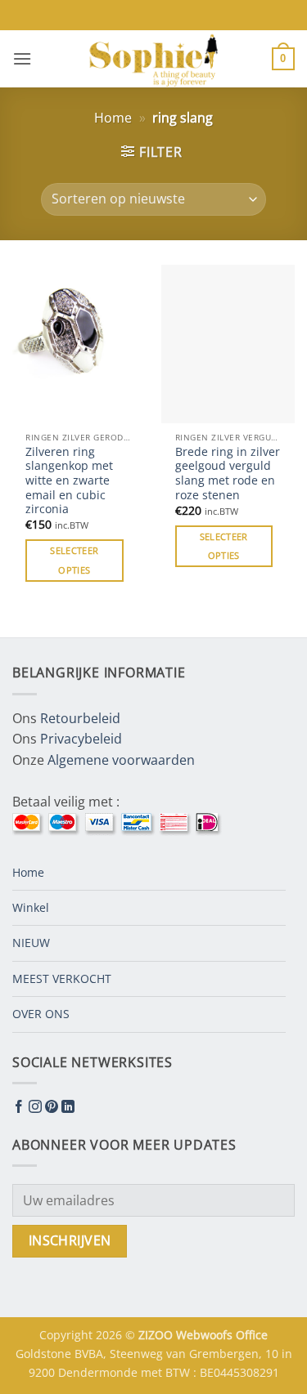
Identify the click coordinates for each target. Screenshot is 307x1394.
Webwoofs (206, 1335)
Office (252, 1335)
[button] (22, 58)
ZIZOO (157, 1335)
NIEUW (31, 942)
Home (113, 118)
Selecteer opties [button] (74, 560)
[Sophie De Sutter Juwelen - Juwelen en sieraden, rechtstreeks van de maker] (154, 58)
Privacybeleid (81, 739)
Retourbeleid (80, 718)
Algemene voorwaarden (121, 760)
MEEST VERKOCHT (61, 978)
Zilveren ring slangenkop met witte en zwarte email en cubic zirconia (69, 480)
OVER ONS (41, 1013)
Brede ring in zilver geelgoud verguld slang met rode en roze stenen (227, 474)
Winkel (30, 907)
